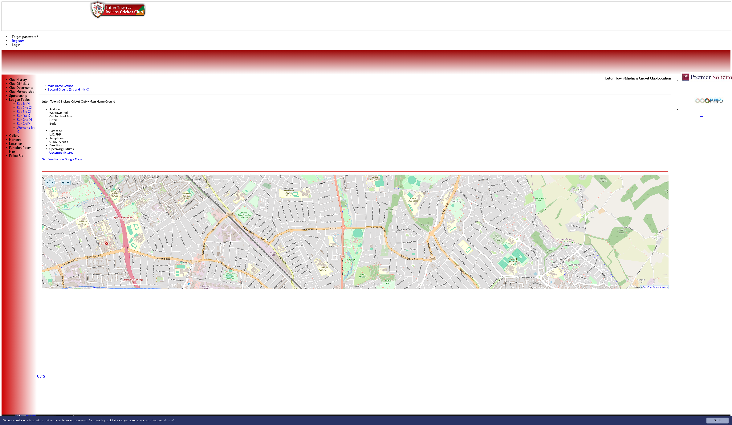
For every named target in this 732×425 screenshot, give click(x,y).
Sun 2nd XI (24, 120)
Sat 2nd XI (24, 108)
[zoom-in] (63, 182)
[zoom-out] (68, 182)
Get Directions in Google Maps (62, 159)
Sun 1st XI (23, 116)
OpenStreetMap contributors (655, 287)
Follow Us (16, 156)
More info (169, 420)
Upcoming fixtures (61, 152)
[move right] (52, 182)
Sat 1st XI (23, 104)
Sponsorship (18, 96)
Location (15, 144)
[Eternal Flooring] (709, 109)
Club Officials (19, 84)
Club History (18, 80)
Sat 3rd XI (24, 112)
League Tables (19, 100)
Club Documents (21, 88)
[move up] (49, 180)
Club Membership (22, 92)
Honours (15, 140)
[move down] (49, 185)
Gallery (14, 136)
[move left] (47, 182)
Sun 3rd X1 (24, 124)
